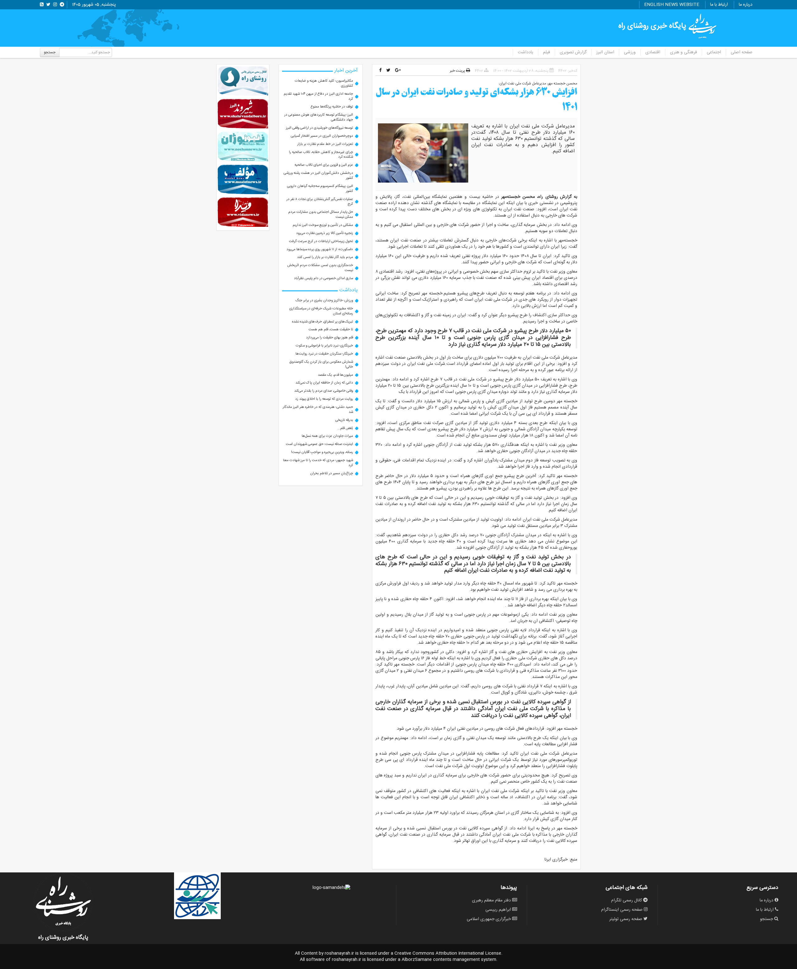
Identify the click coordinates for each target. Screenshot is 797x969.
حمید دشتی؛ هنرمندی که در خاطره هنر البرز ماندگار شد (318, 409)
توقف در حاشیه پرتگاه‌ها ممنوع (332, 107)
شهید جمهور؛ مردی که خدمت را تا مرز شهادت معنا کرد (318, 462)
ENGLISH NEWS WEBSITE (671, 4)
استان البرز (605, 52)
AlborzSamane (417, 959)
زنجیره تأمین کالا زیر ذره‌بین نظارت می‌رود (324, 233)
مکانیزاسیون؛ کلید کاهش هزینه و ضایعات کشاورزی (324, 83)
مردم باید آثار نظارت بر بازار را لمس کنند (325, 257)
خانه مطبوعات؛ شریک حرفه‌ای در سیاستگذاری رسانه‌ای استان (321, 311)
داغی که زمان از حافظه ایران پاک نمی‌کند (324, 383)
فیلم (546, 52)
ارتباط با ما (719, 4)
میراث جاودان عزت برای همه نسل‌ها (327, 436)
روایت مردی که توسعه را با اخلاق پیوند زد (324, 399)
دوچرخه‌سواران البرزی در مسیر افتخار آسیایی (322, 136)
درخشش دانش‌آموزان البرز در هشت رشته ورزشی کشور (318, 175)
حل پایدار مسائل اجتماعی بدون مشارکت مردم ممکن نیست (320, 214)
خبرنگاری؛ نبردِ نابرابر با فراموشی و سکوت (324, 346)
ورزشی (630, 52)
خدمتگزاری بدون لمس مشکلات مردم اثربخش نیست (320, 267)
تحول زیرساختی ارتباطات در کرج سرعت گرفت (321, 241)
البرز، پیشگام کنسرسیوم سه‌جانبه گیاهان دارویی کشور (320, 188)
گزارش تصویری (573, 52)
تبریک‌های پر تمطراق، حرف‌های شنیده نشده (322, 322)
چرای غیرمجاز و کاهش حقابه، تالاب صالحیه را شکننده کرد (321, 154)
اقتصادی (652, 52)
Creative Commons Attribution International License (447, 953)
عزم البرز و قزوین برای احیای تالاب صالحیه (324, 165)
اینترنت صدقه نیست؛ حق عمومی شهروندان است (319, 444)
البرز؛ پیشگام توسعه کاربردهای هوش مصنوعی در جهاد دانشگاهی (318, 117)
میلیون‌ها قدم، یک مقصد (335, 375)
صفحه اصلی (741, 52)
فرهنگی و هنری (683, 52)
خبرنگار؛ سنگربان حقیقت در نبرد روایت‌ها (324, 354)
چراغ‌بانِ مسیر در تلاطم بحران (331, 473)
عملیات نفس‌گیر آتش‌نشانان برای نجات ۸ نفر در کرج (319, 201)
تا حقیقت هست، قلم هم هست (331, 329)
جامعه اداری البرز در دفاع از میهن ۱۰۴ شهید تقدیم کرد (318, 96)
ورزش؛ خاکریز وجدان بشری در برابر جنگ (324, 300)
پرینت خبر (458, 71)
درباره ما (745, 4)
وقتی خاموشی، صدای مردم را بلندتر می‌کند (323, 391)
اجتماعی (714, 52)
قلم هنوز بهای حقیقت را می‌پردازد (329, 338)
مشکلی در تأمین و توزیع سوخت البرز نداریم (323, 225)
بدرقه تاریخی (344, 420)
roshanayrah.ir (339, 953)
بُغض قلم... (345, 428)
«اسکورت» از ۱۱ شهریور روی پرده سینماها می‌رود (319, 249)
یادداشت (525, 52)
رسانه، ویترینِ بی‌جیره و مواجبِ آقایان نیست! (322, 452)
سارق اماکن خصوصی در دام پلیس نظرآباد (323, 278)
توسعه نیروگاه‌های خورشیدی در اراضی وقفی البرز (319, 128)
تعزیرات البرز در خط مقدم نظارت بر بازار (325, 144)
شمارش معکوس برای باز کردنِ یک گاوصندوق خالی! (321, 364)
